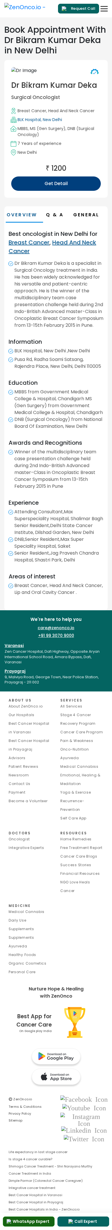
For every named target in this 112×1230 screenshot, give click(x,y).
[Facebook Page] (84, 1099)
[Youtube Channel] (84, 1107)
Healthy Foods (22, 954)
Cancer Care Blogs (78, 856)
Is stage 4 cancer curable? (30, 1159)
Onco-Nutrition (74, 749)
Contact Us (19, 783)
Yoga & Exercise (75, 792)
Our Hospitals (21, 714)
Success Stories (75, 864)
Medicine (20, 905)
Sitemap (16, 1120)
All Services (71, 706)
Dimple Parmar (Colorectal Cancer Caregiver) (46, 1180)
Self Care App (73, 818)
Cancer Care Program (81, 732)
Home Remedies (76, 839)
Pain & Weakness (76, 740)
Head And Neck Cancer (71, 111)
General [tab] (86, 214)
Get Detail (56, 183)
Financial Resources (80, 873)
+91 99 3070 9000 (56, 635)
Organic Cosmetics (28, 963)
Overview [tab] (22, 214)
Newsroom (19, 775)
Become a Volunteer (28, 800)
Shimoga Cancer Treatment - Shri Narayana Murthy (50, 1166)
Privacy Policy (20, 1113)
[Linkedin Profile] (84, 1130)
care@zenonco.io (56, 628)
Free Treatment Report (81, 847)
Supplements (21, 937)
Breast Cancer (32, 111)
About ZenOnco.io (26, 706)
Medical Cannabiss (79, 766)
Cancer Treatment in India (30, 1173)
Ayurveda (69, 757)
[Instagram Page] (84, 1119)
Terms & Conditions (25, 1106)
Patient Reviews (23, 766)
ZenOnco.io (20, 1099)
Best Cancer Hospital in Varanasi (35, 1195)
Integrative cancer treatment (32, 1188)
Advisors (17, 757)
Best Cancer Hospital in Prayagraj (36, 1202)
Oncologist (19, 839)
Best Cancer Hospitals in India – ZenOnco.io (44, 1209)
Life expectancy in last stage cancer (38, 1152)
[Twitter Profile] (84, 1138)
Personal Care (22, 971)
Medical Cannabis (27, 911)
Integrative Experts (26, 847)
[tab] (58, 215)
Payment (17, 792)
